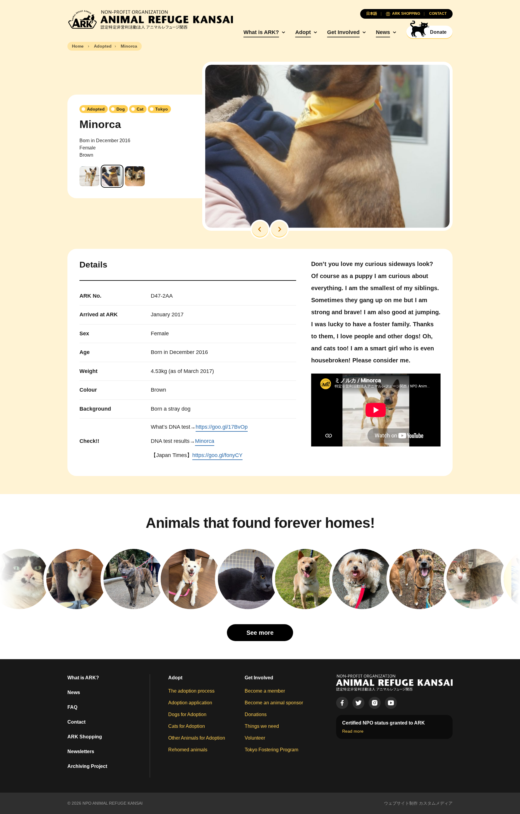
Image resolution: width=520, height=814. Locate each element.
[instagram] (375, 703)
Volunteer (255, 737)
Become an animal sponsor (274, 702)
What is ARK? (261, 32)
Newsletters (80, 751)
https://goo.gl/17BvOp (222, 427)
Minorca (204, 441)
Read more (353, 731)
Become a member (265, 690)
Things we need (262, 726)
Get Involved (343, 32)
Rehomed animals (187, 749)
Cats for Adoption (186, 726)
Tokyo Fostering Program (271, 749)
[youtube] (391, 703)
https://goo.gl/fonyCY (217, 455)
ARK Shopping (84, 736)
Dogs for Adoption (187, 714)
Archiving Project (87, 766)
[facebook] (342, 703)
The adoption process (191, 690)
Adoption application (190, 702)
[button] (260, 229)
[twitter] (358, 703)
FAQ (72, 707)
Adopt (303, 32)
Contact (76, 722)
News (383, 32)
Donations (256, 714)
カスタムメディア (436, 803)
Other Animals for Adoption (196, 737)
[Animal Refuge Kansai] (150, 19)
